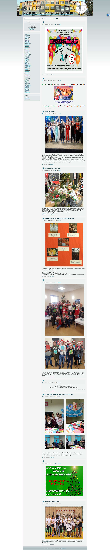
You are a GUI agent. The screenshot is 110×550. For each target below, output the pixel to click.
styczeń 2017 (27, 82)
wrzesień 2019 (27, 55)
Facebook (32, 29)
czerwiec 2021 (27, 35)
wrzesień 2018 (27, 66)
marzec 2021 (27, 38)
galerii (69, 162)
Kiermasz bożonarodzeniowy (52, 168)
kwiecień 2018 (27, 70)
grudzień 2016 (27, 83)
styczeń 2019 (27, 62)
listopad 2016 (27, 84)
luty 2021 (26, 39)
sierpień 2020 (27, 45)
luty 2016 (26, 91)
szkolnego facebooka (46, 541)
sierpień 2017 (27, 76)
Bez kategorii (52, 74)
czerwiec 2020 (27, 47)
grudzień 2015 (27, 92)
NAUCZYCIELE (62, 14)
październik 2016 (28, 85)
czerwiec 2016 (27, 87)
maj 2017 (26, 79)
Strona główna (28, 14)
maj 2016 (26, 88)
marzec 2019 (27, 60)
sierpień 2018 (27, 67)
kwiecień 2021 (27, 37)
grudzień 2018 (27, 63)
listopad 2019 (27, 53)
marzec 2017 (27, 80)
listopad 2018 (27, 64)
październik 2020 (28, 43)
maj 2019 (26, 58)
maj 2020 (26, 48)
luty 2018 (26, 72)
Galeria (70, 14)
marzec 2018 (27, 71)
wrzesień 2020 (27, 44)
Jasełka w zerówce (50, 111)
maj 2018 (26, 69)
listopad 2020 (27, 42)
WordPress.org (27, 99)
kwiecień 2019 (27, 59)
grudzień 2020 (27, 41)
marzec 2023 (27, 34)
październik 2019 (28, 54)
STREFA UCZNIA (53, 14)
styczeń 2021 (27, 40)
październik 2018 (28, 65)
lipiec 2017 (27, 77)
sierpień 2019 (27, 56)
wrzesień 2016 (27, 86)
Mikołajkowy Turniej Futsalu (52, 501)
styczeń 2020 (27, 51)
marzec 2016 (27, 90)
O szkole (35, 14)
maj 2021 (26, 36)
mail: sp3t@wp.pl (32, 28)
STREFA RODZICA (43, 14)
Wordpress (64, 548)
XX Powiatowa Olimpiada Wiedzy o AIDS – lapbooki (59, 394)
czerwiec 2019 (27, 57)
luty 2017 (26, 81)
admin (60, 24)
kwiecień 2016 (27, 89)
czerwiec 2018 (27, 68)
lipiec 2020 (27, 46)
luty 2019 (26, 61)
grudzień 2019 (27, 52)
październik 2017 (28, 75)
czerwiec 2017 (27, 78)
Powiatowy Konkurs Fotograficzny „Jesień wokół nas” (59, 218)
